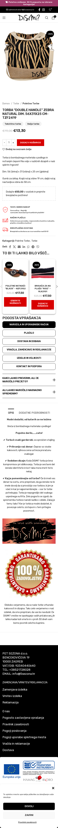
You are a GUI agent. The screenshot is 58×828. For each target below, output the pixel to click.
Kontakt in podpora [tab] (29, 366)
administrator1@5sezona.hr (21, 10)
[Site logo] (29, 17)
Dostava (8, 750)
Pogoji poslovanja (14, 731)
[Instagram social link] (43, 9)
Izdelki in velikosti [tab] (29, 358)
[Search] (47, 17)
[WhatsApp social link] (28, 246)
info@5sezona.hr (23, 674)
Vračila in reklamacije (16, 743)
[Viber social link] (37, 246)
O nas (6, 711)
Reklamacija (10, 702)
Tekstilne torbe (13, 124)
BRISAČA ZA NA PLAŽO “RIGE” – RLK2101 (43, 289)
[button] (53, 788)
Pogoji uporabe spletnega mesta (24, 737)
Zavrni (29, 815)
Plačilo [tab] (29, 333)
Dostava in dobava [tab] (29, 341)
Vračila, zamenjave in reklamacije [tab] (29, 349)
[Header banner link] (29, 3)
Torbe (16, 103)
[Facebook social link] (39, 9)
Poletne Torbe (31, 103)
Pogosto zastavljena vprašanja (23, 718)
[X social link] (14, 246)
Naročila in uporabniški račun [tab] (29, 324)
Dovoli (29, 806)
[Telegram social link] (33, 246)
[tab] (11, 412)
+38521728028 (19, 670)
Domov (6, 103)
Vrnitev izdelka (12, 696)
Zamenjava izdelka (14, 689)
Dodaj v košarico (30, 142)
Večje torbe (33, 124)
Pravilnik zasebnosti (27, 822)
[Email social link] (19, 246)
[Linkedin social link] (24, 246)
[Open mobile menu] (4, 17)
